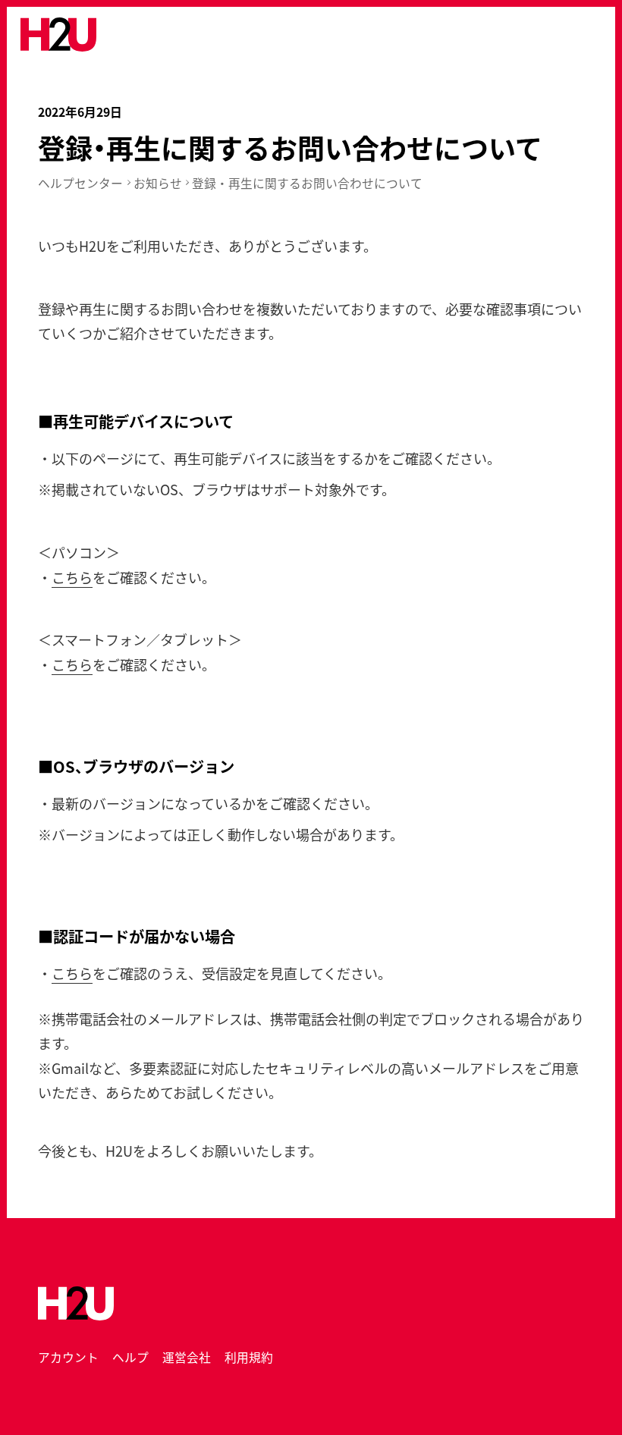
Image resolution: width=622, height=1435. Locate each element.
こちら (72, 577)
